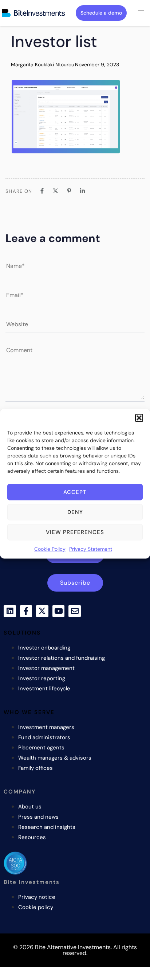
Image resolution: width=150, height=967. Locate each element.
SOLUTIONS (22, 632)
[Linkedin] (10, 611)
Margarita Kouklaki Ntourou (42, 64)
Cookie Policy (50, 548)
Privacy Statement (90, 548)
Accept (75, 492)
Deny (75, 512)
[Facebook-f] (26, 611)
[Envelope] (74, 611)
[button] (139, 417)
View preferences (75, 532)
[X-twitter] (42, 611)
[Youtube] (58, 611)
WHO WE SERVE (29, 712)
